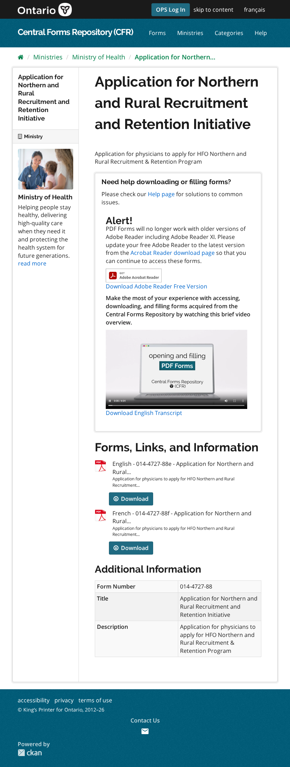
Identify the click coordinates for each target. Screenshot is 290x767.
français (254, 9)
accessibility (34, 700)
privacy (64, 700)
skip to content (213, 9)
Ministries (190, 33)
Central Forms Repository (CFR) (75, 32)
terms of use (95, 700)
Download (134, 499)
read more (32, 263)
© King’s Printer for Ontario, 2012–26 (61, 709)
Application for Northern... (175, 57)
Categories (229, 33)
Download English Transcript (144, 413)
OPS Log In (170, 9)
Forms (157, 33)
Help (261, 33)
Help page (161, 194)
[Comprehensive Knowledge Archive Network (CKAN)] (30, 752)
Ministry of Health (98, 57)
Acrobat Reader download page (172, 253)
